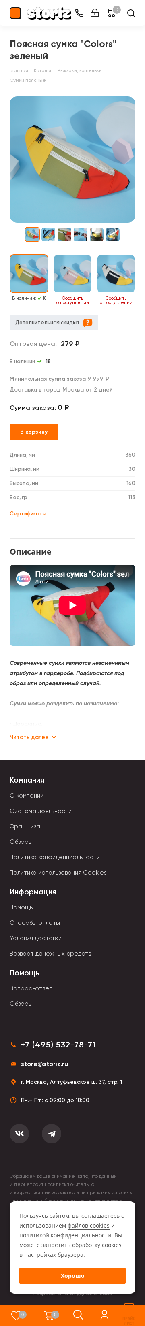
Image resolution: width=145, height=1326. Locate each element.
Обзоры (21, 841)
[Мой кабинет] (95, 13)
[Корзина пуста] (49, 1315)
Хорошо (73, 1275)
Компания (27, 780)
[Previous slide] (5, 280)
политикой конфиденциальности (65, 1235)
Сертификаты (28, 514)
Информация (33, 891)
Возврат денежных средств (50, 953)
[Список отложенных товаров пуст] (16, 1315)
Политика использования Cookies (58, 872)
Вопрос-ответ (31, 988)
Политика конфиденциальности (55, 857)
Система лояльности (41, 811)
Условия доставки (36, 938)
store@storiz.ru (44, 1064)
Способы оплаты (35, 922)
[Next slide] (140, 280)
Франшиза (25, 826)
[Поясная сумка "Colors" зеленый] (72, 159)
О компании (27, 795)
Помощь (21, 907)
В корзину (34, 431)
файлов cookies (89, 1225)
